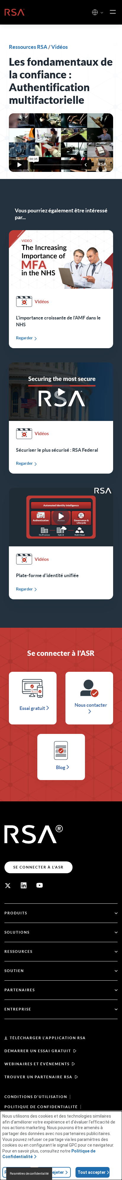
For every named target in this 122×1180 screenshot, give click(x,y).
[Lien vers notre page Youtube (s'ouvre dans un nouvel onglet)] (39, 885)
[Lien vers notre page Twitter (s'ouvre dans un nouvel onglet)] (7, 885)
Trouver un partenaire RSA (38, 1077)
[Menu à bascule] (113, 12)
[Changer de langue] (95, 12)
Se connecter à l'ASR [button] (38, 867)
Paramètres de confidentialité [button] (29, 1173)
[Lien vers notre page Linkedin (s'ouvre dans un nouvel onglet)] (23, 885)
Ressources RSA (28, 47)
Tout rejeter (52, 1172)
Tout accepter (92, 1172)
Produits (15, 913)
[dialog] (61, 1145)
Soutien (14, 971)
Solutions (17, 932)
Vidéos (59, 47)
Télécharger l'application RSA (48, 1038)
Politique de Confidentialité (41, 1107)
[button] (102, 13)
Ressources (18, 951)
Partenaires (19, 990)
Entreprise (17, 1009)
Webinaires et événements (37, 1064)
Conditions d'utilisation (35, 1097)
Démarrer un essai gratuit (37, 1051)
